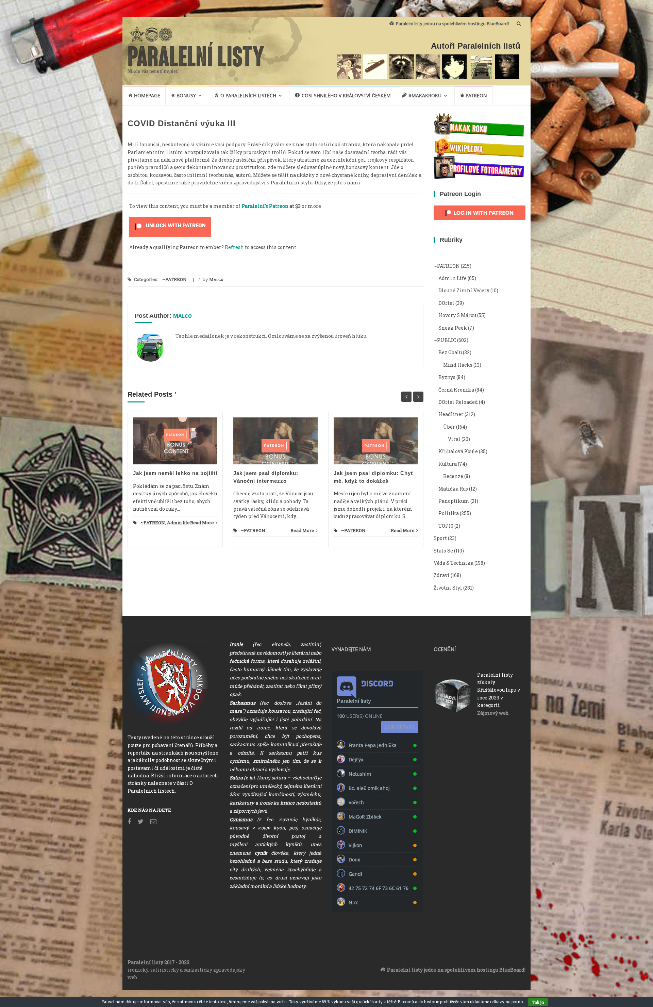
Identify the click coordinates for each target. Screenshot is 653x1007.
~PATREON (174, 279)
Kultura (447, 464)
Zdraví (442, 575)
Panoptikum (453, 501)
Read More (202, 522)
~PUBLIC (445, 340)
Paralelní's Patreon (264, 206)
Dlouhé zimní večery (463, 290)
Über (449, 427)
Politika (448, 513)
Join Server (399, 727)
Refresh (234, 247)
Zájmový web (492, 713)
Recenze (453, 476)
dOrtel (446, 303)
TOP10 (445, 526)
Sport (440, 538)
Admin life (178, 522)
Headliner (451, 414)
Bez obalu (450, 352)
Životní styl (448, 587)
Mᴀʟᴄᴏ (216, 279)
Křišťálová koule (458, 451)
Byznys (446, 377)
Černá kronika (456, 389)
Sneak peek (452, 328)
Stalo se (443, 550)
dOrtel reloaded (458, 402)
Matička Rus (453, 488)
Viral (454, 439)
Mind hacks (457, 365)
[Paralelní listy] (196, 53)
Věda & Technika (453, 563)
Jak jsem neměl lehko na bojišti (175, 473)
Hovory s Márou (457, 315)
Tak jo (538, 1002)
